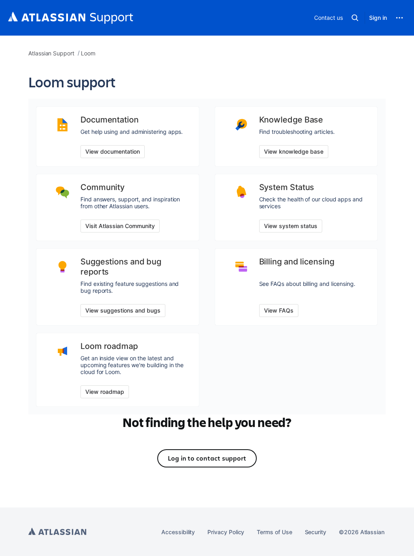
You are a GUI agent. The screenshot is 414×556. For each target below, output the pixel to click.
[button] (355, 18)
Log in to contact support (207, 458)
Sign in (378, 17)
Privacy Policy (225, 532)
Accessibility (178, 532)
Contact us (328, 17)
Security (315, 532)
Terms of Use (274, 532)
